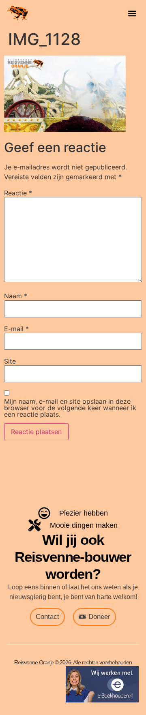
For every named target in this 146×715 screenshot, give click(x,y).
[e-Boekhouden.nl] (102, 700)
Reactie (18, 193)
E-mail (16, 328)
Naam (15, 296)
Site (10, 361)
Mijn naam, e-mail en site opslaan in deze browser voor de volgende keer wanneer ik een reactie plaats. (70, 407)
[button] (132, 13)
